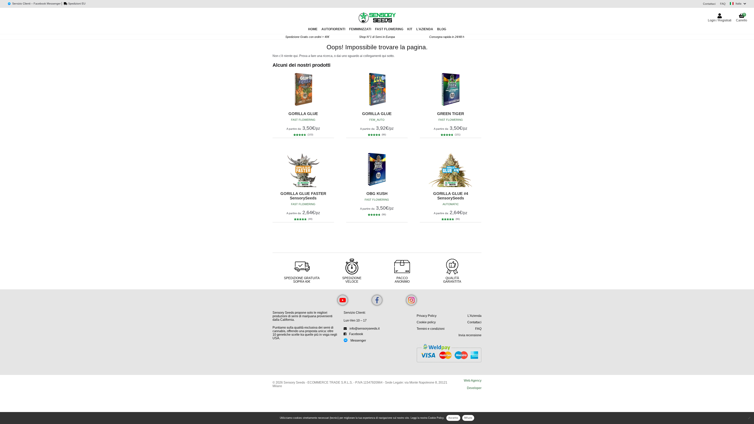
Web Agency (472, 380)
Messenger (358, 340)
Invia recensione (469, 335)
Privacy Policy (426, 315)
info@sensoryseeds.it (365, 328)
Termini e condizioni (431, 328)
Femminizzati (360, 29)
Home (313, 29)
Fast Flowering (389, 29)
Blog (441, 29)
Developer (474, 388)
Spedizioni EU (76, 3)
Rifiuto (468, 417)
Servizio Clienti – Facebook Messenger (36, 3)
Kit (409, 29)
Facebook (356, 334)
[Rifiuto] (749, 418)
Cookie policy (426, 322)
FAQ (723, 3)
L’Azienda (424, 29)
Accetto (453, 417)
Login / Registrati (719, 20)
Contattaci (709, 3)
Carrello (741, 17)
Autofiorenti (333, 29)
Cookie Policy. (436, 417)
